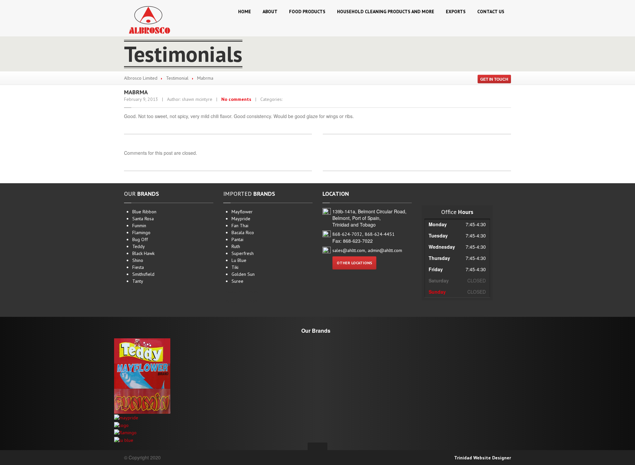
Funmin (139, 226)
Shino (137, 260)
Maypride (241, 219)
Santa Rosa (143, 219)
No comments (236, 99)
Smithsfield (143, 274)
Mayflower (242, 212)
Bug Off (140, 239)
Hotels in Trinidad (240, 291)
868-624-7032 (347, 234)
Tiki (235, 267)
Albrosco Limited (140, 78)
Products (307, 12)
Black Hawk (143, 253)
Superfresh (243, 253)
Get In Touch (494, 79)
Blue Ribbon (144, 212)
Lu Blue (239, 260)
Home (244, 12)
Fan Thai (240, 226)
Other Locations (354, 262)
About (270, 12)
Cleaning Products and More (385, 12)
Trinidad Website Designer (482, 458)
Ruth (236, 246)
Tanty (137, 281)
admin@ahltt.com (385, 250)
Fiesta (138, 267)
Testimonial (177, 78)
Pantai (237, 239)
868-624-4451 (380, 234)
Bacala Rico (243, 232)
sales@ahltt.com (348, 250)
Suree (237, 281)
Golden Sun (243, 274)
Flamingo (141, 232)
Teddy (138, 246)
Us (490, 12)
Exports (456, 12)
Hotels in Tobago (240, 301)
